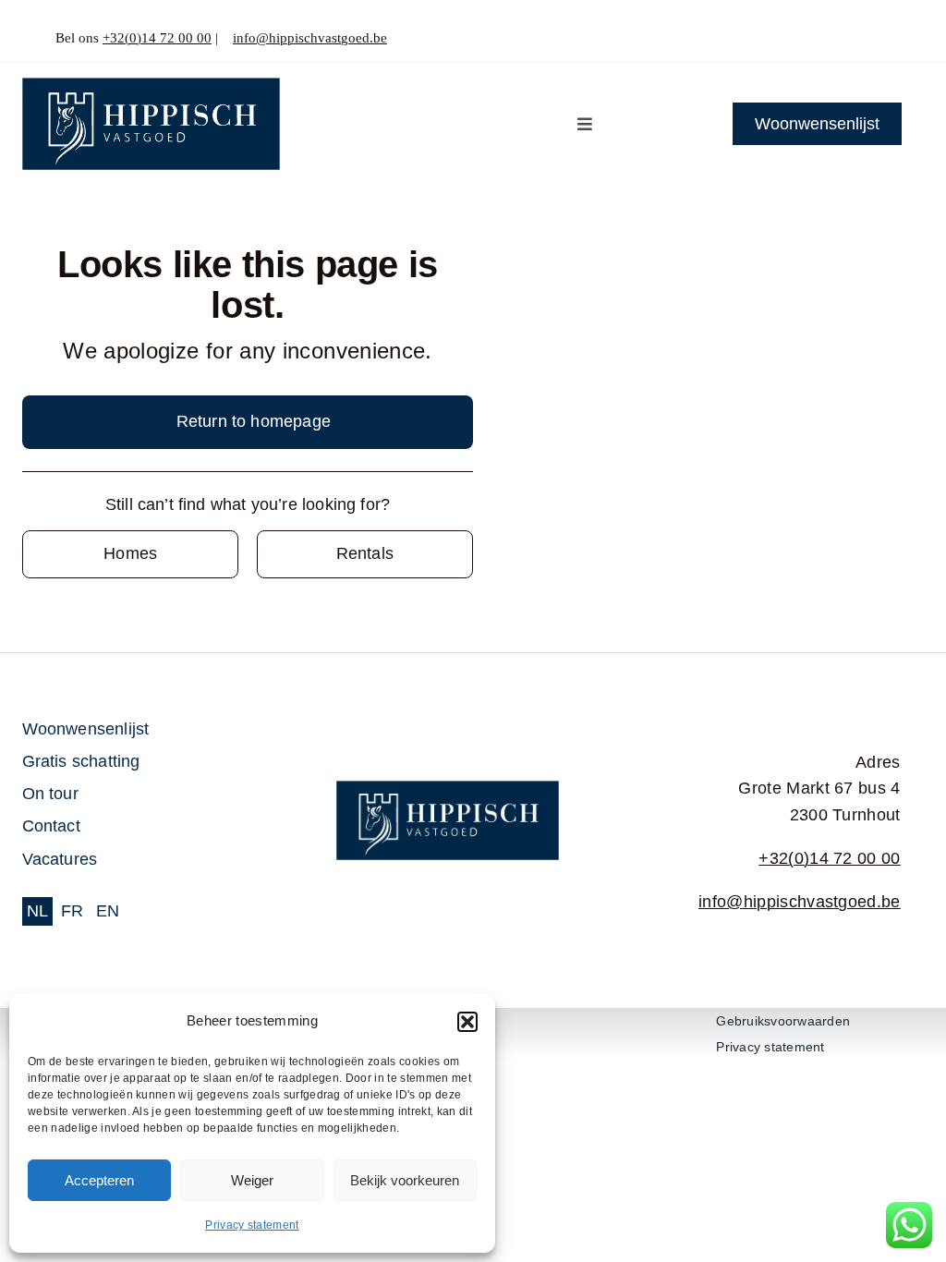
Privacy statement (252, 1225)
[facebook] (854, 38)
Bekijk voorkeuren (404, 1180)
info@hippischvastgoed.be (310, 37)
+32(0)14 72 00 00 (157, 37)
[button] (467, 1022)
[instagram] (885, 38)
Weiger (252, 1180)
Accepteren (99, 1180)
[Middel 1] (151, 86)
